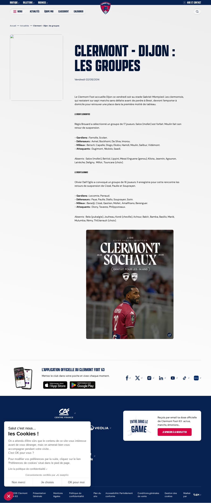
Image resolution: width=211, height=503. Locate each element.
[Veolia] (100, 427)
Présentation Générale (39, 495)
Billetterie (28, 2)
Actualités (34, 11)
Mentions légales (58, 495)
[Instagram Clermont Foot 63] (150, 377)
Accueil (13, 26)
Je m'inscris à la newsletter (174, 432)
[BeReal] (197, 377)
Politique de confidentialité (76, 495)
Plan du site (97, 495)
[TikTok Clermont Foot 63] (185, 377)
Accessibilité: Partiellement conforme (119, 495)
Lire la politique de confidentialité (26, 469)
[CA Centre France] (65, 412)
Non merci (18, 482)
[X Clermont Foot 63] (138, 377)
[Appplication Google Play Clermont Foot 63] (82, 385)
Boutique (14, 2)
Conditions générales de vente (148, 495)
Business (42, 2)
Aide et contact (194, 2)
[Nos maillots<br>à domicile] (129, 284)
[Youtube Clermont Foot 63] (174, 377)
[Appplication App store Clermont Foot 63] (55, 385)
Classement (63, 11)
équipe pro (48, 11)
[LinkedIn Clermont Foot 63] (162, 377)
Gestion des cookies (171, 495)
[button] (9, 496)
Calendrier (78, 11)
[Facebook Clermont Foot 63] (128, 377)
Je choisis (47, 482)
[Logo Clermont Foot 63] (105, 8)
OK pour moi (76, 482)
